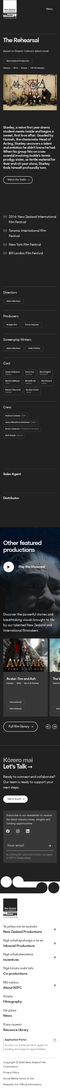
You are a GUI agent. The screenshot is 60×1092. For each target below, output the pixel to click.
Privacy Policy (24, 858)
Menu (49, 9)
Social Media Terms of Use (18, 1078)
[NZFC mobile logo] (10, 9)
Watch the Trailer (16, 180)
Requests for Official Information (22, 1084)
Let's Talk (17, 767)
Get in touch (14, 799)
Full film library (19, 726)
